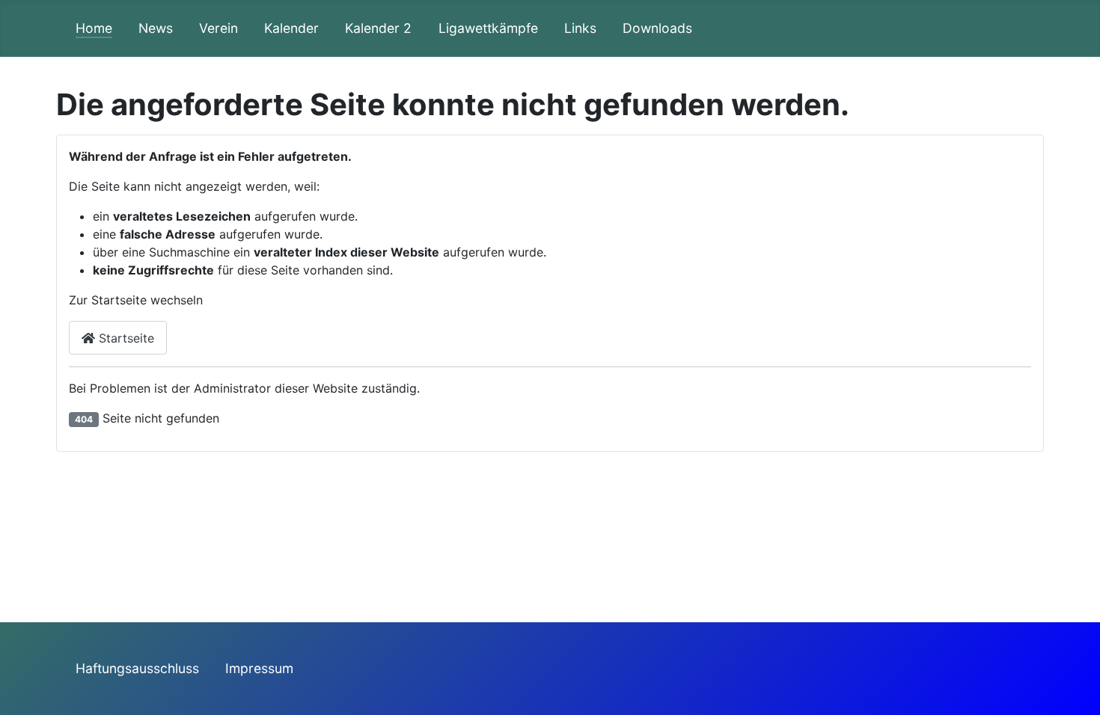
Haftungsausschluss (137, 668)
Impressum (259, 668)
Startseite (124, 338)
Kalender (291, 28)
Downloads (657, 28)
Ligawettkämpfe (488, 28)
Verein (218, 28)
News (155, 28)
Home (94, 28)
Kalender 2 (378, 28)
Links (580, 28)
